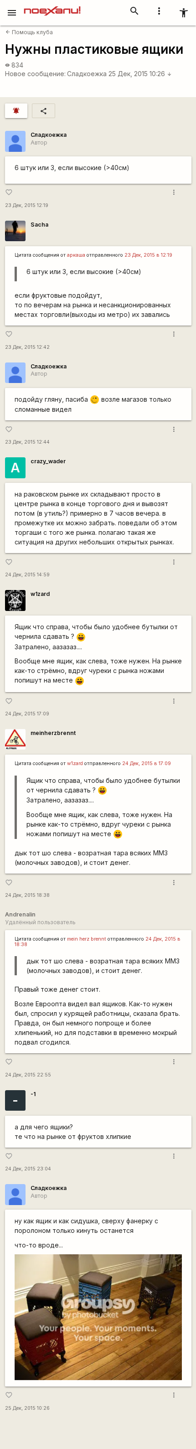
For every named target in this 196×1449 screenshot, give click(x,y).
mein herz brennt (86, 939)
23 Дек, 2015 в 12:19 (148, 255)
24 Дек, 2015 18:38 (27, 895)
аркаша (76, 255)
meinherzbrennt (53, 733)
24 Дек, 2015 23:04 (28, 1169)
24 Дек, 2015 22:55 (28, 1075)
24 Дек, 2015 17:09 (27, 714)
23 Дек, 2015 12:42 (27, 347)
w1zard (40, 593)
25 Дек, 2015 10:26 (140, 74)
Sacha (39, 224)
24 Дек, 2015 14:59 (27, 575)
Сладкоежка (87, 74)
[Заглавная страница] (52, 6)
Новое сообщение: (35, 74)
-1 (33, 1094)
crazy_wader (48, 461)
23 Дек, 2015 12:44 (27, 442)
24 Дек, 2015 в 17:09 (146, 763)
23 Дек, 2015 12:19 (26, 205)
